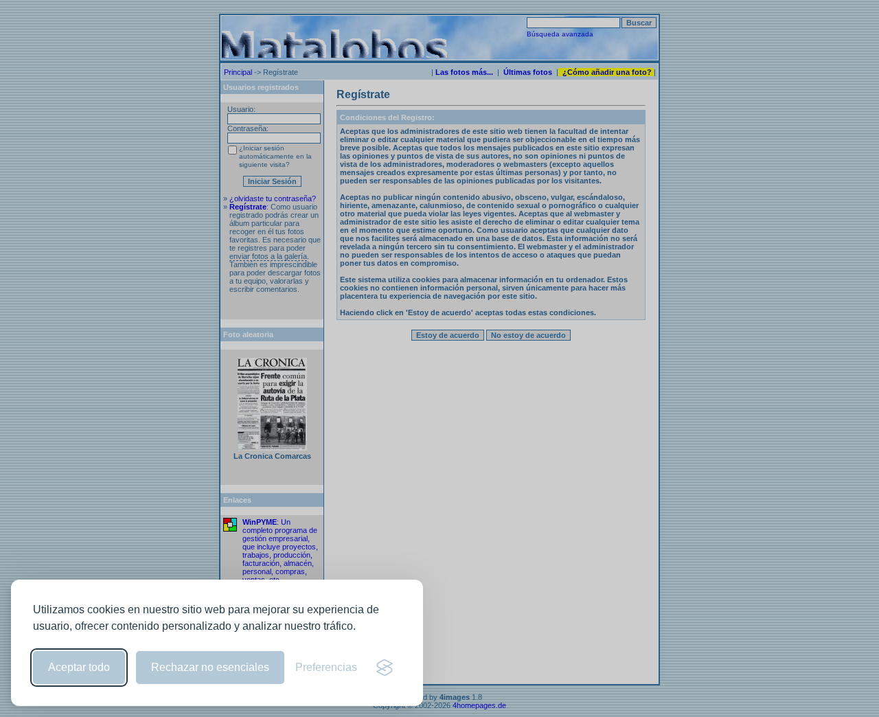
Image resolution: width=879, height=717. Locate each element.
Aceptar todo (79, 667)
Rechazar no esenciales (210, 667)
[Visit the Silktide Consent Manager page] (384, 667)
